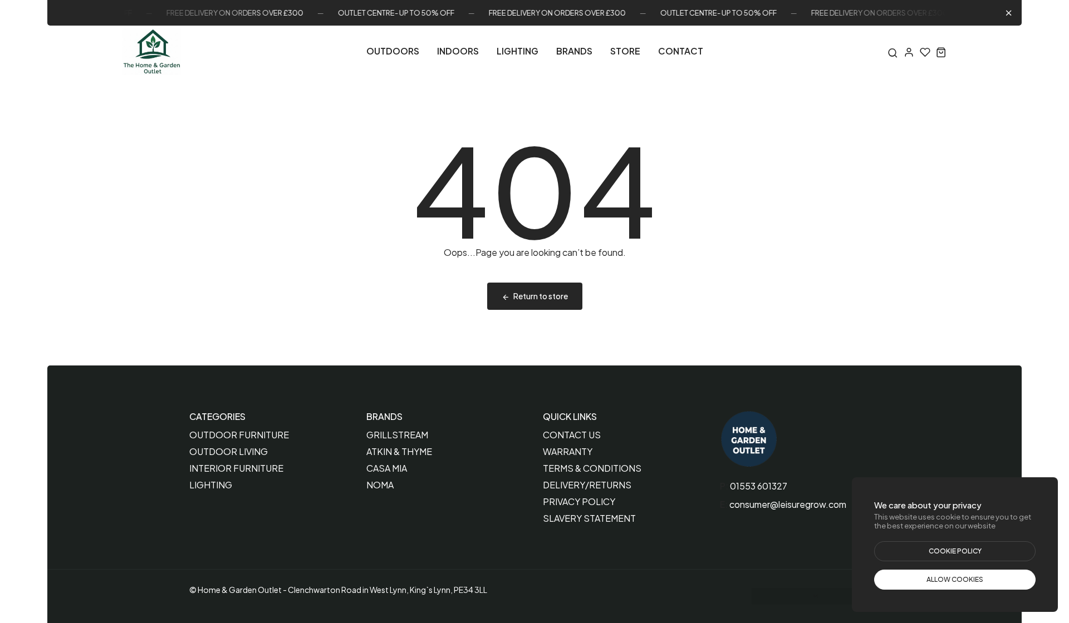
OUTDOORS (392, 51)
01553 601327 (758, 486)
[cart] (941, 52)
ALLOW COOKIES (954, 579)
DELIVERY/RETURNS (587, 485)
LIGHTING (517, 51)
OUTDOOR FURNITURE (239, 435)
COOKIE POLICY (955, 551)
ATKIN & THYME (399, 451)
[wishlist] (925, 52)
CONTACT (680, 51)
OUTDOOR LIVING (228, 451)
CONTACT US (572, 435)
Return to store (540, 296)
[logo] (151, 52)
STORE (625, 51)
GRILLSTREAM (397, 435)
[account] (909, 52)
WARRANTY (567, 451)
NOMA (380, 485)
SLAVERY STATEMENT (589, 518)
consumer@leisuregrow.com (787, 504)
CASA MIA (386, 468)
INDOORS (458, 51)
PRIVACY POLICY (579, 501)
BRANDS (574, 51)
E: (724, 504)
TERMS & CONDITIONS (592, 468)
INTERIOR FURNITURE (236, 468)
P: (724, 486)
